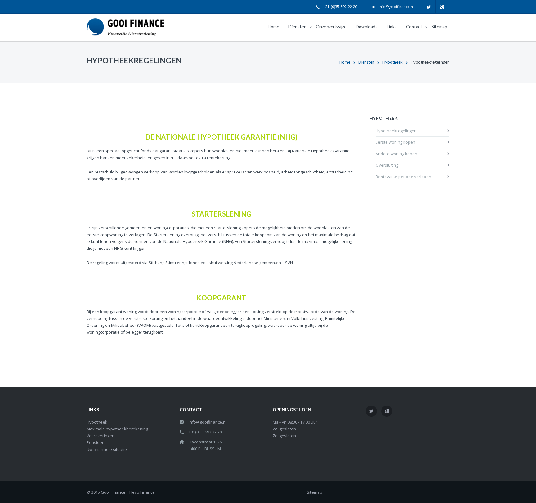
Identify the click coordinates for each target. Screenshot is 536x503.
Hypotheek (392, 62)
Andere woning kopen (396, 153)
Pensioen (96, 442)
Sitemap (314, 492)
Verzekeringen (100, 435)
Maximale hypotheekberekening (117, 429)
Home (344, 62)
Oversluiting (387, 165)
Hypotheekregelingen (396, 130)
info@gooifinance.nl (396, 6)
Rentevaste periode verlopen (403, 176)
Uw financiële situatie (107, 449)
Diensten (366, 62)
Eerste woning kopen (395, 142)
